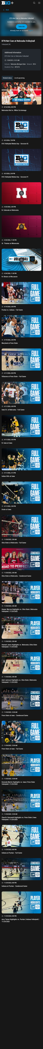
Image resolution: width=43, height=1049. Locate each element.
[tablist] (14, 78)
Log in (30, 30)
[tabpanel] (21, 503)
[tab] (7, 78)
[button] (34, 3)
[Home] (7, 3)
